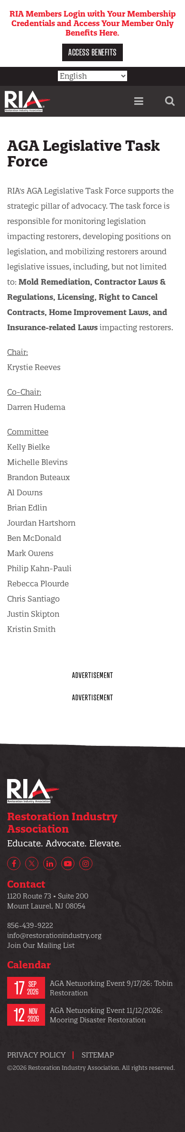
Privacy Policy (36, 1054)
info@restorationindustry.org (54, 935)
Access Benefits (92, 51)
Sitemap (98, 1054)
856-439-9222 (30, 925)
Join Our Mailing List (40, 945)
